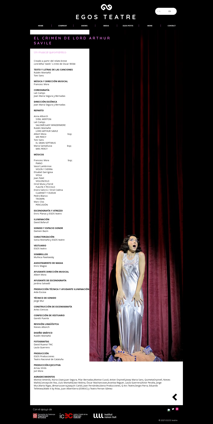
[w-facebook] (169, 410)
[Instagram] (177, 409)
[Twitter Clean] (173, 409)
